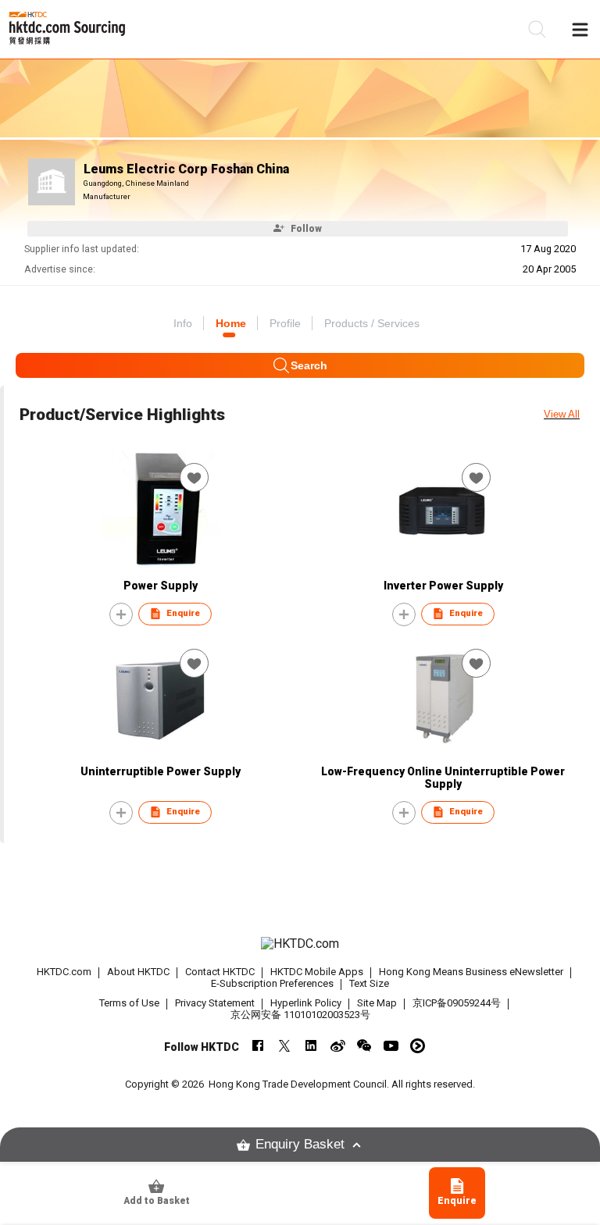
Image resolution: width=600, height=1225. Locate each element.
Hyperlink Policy (305, 1003)
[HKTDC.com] (300, 944)
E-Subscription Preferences (272, 983)
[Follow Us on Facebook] (258, 1045)
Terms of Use (129, 1003)
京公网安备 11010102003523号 (300, 1014)
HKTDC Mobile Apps (316, 972)
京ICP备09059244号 (456, 1003)
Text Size (369, 983)
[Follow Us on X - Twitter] (284, 1045)
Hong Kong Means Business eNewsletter (471, 972)
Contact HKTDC (220, 972)
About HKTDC (138, 972)
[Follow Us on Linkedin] (311, 1045)
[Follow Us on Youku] (417, 1045)
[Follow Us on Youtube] (391, 1045)
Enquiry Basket (300, 1144)
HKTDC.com (64, 972)
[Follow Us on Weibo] (337, 1045)
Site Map (377, 1003)
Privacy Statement (215, 1003)
